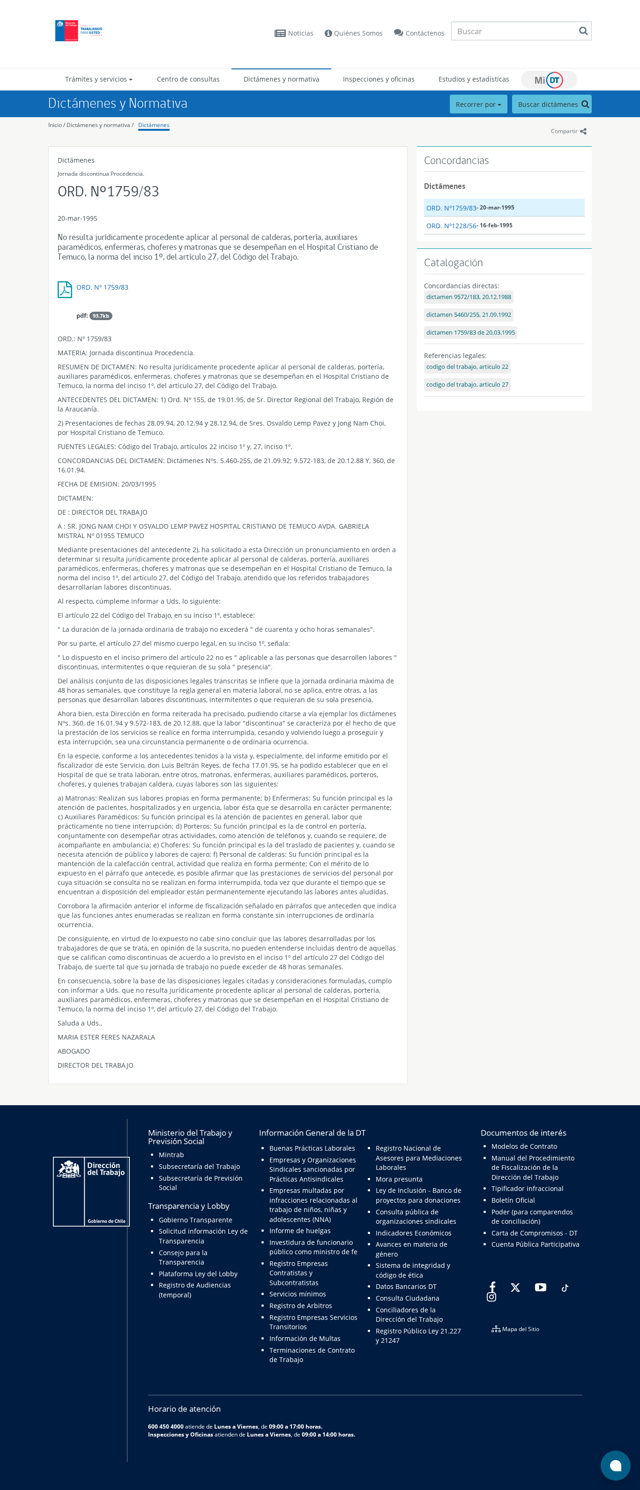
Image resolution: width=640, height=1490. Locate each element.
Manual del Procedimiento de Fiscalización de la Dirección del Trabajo (532, 1167)
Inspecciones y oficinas (379, 79)
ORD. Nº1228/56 (451, 225)
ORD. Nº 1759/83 (102, 287)
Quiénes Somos (357, 33)
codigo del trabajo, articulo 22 (467, 367)
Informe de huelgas (300, 1230)
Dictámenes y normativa (282, 79)
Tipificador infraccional (527, 1188)
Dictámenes (154, 125)
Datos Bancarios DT (406, 1286)
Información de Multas (305, 1338)
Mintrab (171, 1154)
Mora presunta (399, 1179)
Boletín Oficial (513, 1200)
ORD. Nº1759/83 (451, 207)
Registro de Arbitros (300, 1305)
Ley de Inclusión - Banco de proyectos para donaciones (418, 1195)
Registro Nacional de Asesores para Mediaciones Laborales (419, 1158)
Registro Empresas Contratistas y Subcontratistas (298, 1273)
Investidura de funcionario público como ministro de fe (313, 1247)
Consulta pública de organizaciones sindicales (416, 1216)
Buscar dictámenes (549, 104)
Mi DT (549, 80)
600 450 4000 (166, 1426)
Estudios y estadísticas (474, 79)
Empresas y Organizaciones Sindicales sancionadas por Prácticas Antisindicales (312, 1169)
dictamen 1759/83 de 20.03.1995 (470, 333)
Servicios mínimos (297, 1293)
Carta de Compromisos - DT (534, 1232)
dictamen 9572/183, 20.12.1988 (468, 297)
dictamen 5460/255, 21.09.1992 (468, 315)
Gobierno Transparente (195, 1219)
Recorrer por (477, 104)
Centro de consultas (188, 79)
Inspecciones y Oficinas (180, 1434)
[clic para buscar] (583, 31)
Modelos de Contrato (524, 1146)
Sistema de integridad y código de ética (413, 1270)
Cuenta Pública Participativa (535, 1244)
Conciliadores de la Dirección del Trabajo (409, 1314)
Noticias (300, 33)
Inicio (55, 125)
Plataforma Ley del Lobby (198, 1273)
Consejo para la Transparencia (183, 1257)
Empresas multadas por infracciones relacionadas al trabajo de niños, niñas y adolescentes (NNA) (313, 1204)
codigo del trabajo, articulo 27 (467, 385)
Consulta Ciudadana (407, 1298)
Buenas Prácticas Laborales (312, 1148)
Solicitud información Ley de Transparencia (203, 1236)
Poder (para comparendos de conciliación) (532, 1216)
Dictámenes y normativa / (100, 125)
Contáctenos (425, 33)
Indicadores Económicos (414, 1232)
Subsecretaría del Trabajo (199, 1166)
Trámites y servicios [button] (97, 79)
